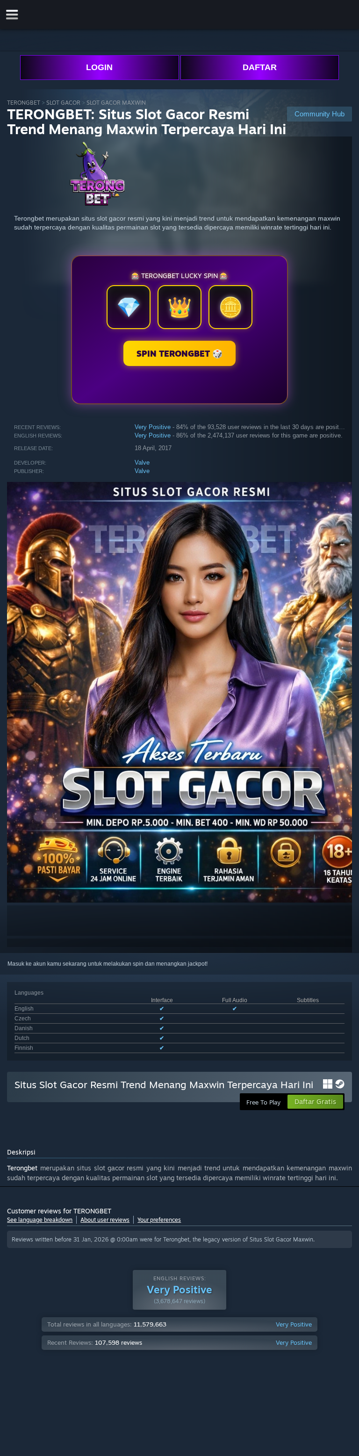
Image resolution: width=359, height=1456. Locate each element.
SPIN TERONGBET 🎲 (179, 353)
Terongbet (22, 1168)
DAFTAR (260, 67)
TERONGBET (23, 102)
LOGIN (99, 67)
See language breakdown (39, 1219)
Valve (142, 462)
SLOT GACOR (63, 102)
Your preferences (159, 1219)
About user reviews (104, 1219)
